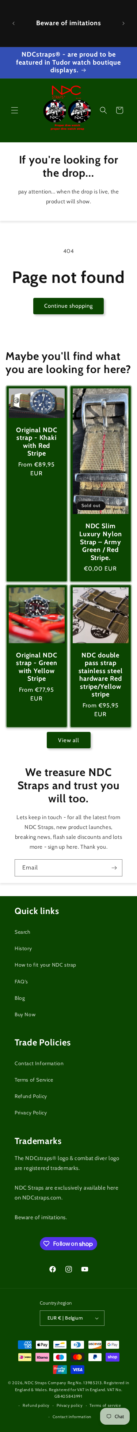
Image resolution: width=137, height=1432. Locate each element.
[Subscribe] (114, 867)
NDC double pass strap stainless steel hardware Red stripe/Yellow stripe (100, 675)
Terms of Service (34, 1079)
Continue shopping (68, 306)
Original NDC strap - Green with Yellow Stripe (36, 667)
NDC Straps (35, 1382)
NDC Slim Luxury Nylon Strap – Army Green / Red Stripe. (100, 541)
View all (68, 740)
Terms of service (105, 1405)
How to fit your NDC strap (45, 964)
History (23, 948)
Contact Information (39, 1063)
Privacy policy (70, 1405)
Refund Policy (31, 1096)
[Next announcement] (123, 23)
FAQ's (21, 981)
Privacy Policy (31, 1112)
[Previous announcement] (13, 23)
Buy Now (25, 1014)
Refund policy (36, 1405)
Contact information (72, 1416)
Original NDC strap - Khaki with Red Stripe (36, 441)
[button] (15, 110)
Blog (20, 998)
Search (23, 932)
